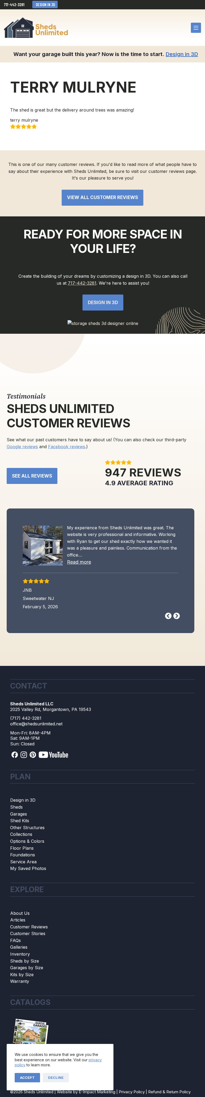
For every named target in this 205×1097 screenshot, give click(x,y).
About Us (20, 913)
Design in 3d (103, 302)
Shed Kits (19, 820)
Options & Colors (27, 841)
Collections (21, 834)
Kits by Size (22, 974)
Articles (17, 920)
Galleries (18, 947)
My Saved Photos (28, 868)
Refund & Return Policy (169, 1091)
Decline (56, 1077)
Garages (18, 814)
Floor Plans (22, 848)
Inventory (20, 954)
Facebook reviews (66, 446)
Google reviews (22, 446)
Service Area (23, 861)
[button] (79, 562)
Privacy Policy (132, 1091)
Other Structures (27, 827)
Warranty (19, 981)
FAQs (15, 940)
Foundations (22, 854)
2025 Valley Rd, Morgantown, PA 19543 (50, 709)
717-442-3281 (14, 4)
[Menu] (196, 28)
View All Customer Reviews (102, 197)
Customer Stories (27, 933)
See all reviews (32, 476)
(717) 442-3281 (25, 718)
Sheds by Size (24, 961)
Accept (27, 1077)
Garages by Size (26, 967)
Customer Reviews (29, 926)
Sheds (16, 807)
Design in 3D (45, 4)
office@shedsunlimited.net (36, 723)
